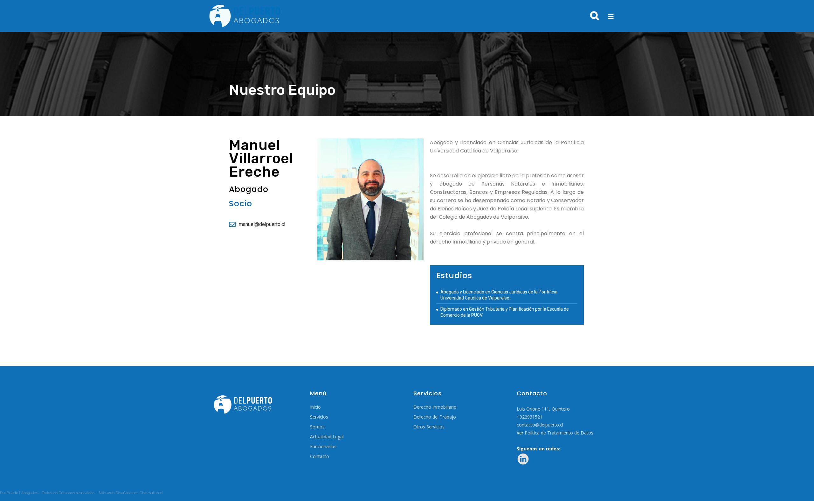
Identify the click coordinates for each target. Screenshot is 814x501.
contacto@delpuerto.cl (540, 425)
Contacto (319, 456)
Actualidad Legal (327, 436)
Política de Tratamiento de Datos (559, 433)
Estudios (454, 275)
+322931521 (529, 417)
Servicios (319, 417)
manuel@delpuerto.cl (262, 224)
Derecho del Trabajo (434, 417)
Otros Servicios (429, 427)
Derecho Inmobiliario (435, 407)
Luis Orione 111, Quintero (543, 409)
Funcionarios (323, 446)
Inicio (315, 407)
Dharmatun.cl (151, 492)
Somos (317, 427)
